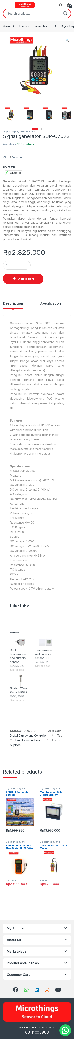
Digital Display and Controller (19, 131)
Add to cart (26, 278)
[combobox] (31, 13)
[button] (67, 40)
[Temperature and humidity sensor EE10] (45, 642)
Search (65, 13)
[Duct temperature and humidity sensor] (20, 642)
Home (6, 26)
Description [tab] (13, 303)
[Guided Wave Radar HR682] (20, 681)
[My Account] (60, 5)
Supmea (15, 745)
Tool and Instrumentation (34, 26)
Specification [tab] (50, 303)
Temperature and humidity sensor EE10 (43, 654)
